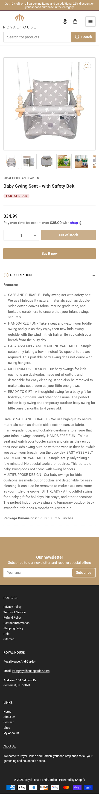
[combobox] (49, 37)
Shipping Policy (13, 628)
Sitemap (8, 639)
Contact (8, 722)
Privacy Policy (12, 606)
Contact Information (16, 623)
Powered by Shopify (72, 779)
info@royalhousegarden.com (31, 671)
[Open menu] (90, 21)
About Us (9, 717)
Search (86, 37)
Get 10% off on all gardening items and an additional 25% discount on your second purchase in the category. (49, 5)
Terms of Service (14, 612)
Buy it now (50, 253)
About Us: (9, 746)
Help (6, 634)
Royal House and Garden (21, 178)
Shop (6, 727)
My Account (11, 733)
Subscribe (83, 573)
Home (7, 711)
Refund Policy (12, 617)
